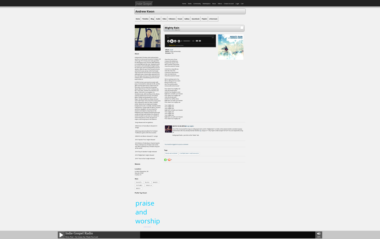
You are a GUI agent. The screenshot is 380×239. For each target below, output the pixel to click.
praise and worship (171, 153)
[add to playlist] (241, 27)
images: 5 (155, 182)
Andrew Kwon (168, 30)
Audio (172, 30)
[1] (166, 56)
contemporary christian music (189, 153)
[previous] (168, 41)
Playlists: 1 (139, 182)
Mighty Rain (176, 45)
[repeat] (197, 41)
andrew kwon (147, 227)
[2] (166, 56)
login (237, 4)
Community (197, 4)
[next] (175, 41)
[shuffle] (200, 41)
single (171, 50)
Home (184, 4)
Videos (220, 4)
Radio (190, 4)
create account (229, 4)
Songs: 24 (149, 185)
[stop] (179, 41)
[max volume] (193, 41)
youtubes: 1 (139, 185)
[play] (172, 41)
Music (214, 4)
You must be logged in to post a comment (176, 144)
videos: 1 (138, 188)
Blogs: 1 (147, 182)
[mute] (182, 41)
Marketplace (206, 4)
